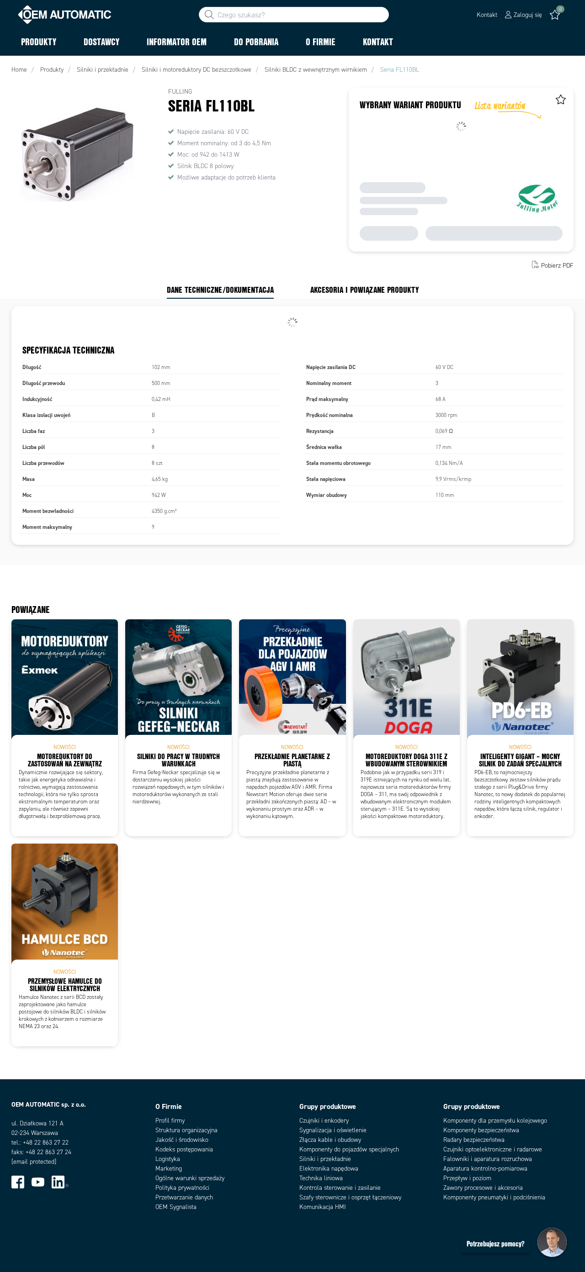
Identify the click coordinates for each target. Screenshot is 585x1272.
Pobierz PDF (557, 265)
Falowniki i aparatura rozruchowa (487, 1159)
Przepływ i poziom (467, 1178)
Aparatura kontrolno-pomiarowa (485, 1168)
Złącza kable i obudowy (330, 1140)
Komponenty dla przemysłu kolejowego (495, 1120)
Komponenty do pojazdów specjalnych (349, 1149)
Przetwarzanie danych (184, 1197)
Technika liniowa (321, 1178)
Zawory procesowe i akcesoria (483, 1188)
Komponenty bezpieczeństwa (481, 1130)
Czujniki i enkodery (324, 1120)
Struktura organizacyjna (186, 1130)
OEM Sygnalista (176, 1207)
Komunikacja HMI (322, 1207)
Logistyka (167, 1159)
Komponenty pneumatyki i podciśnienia (494, 1197)
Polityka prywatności (182, 1188)
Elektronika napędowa (328, 1168)
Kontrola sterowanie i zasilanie (340, 1188)
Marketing (168, 1168)
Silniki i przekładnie (325, 1159)
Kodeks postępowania (184, 1149)
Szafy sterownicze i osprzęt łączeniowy (350, 1197)
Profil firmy (170, 1120)
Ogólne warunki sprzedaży (189, 1178)
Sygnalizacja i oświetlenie (333, 1130)
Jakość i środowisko (181, 1140)
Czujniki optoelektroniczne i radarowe (492, 1149)
